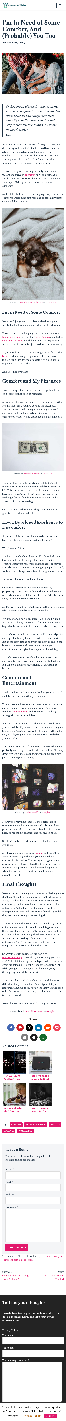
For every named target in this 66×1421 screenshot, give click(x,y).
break (5, 356)
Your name (8, 1335)
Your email (8, 1347)
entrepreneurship (12, 957)
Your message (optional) (15, 1360)
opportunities (42, 336)
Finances (55, 1125)
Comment (11, 1207)
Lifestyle (9, 1131)
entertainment (20, 711)
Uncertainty (25, 1131)
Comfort (16, 1125)
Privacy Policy (10, 1330)
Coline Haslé (31, 812)
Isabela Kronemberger (31, 302)
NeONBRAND (31, 473)
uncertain (30, 174)
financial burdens (11, 336)
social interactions (12, 340)
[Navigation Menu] (60, 5)
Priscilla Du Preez (34, 1011)
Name (9, 1169)
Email (9, 1182)
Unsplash (51, 302)
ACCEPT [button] (50, 1416)
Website (9, 1194)
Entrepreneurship (35, 1125)
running (39, 852)
